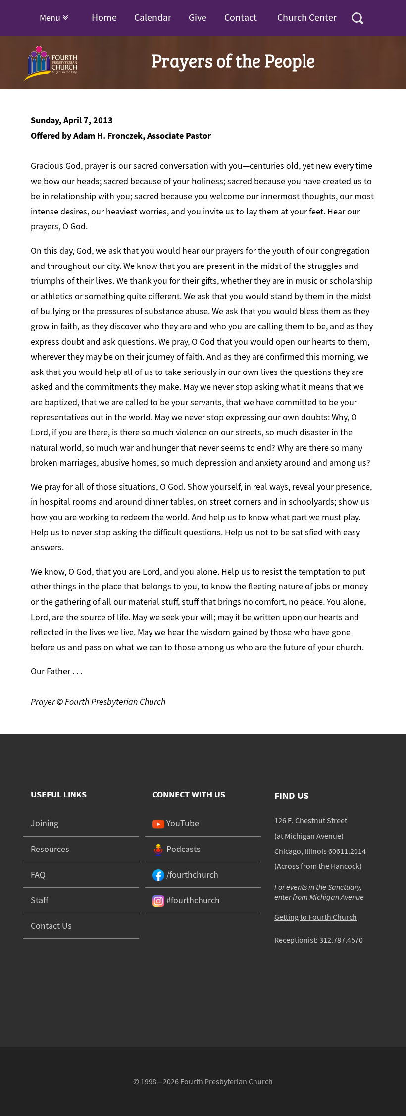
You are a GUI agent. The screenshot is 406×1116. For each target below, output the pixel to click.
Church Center (307, 17)
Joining (44, 823)
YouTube (181, 823)
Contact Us (51, 925)
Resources (50, 848)
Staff (39, 899)
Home (104, 17)
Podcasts (182, 848)
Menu (51, 17)
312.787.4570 (341, 940)
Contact (240, 17)
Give (197, 17)
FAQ (38, 874)
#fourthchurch (192, 899)
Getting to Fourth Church (315, 917)
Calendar (152, 17)
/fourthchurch (191, 874)
